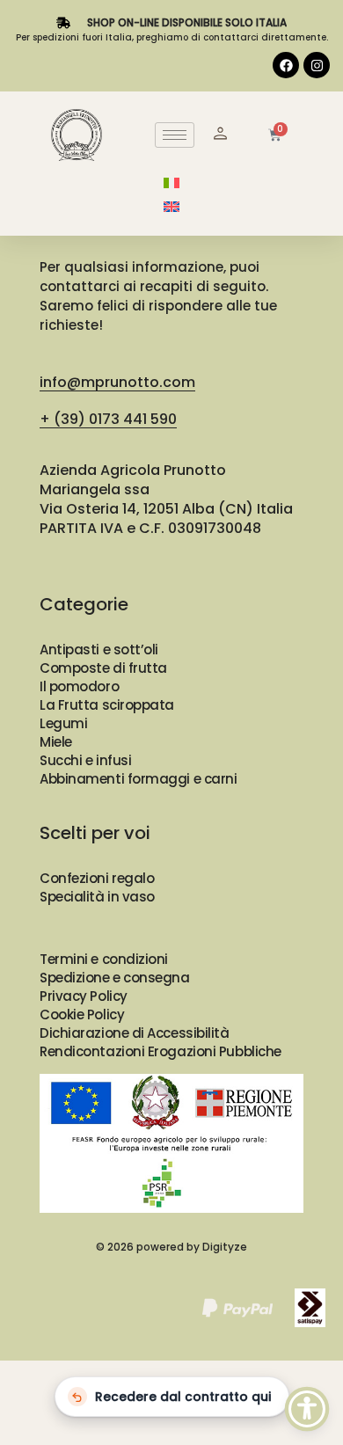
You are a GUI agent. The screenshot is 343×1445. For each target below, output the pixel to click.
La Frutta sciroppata (107, 705)
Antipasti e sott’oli (99, 649)
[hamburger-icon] (174, 135)
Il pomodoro (79, 686)
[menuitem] (171, 182)
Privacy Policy (84, 996)
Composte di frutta (103, 668)
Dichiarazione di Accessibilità (135, 1033)
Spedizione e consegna (115, 977)
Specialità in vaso (97, 896)
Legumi (63, 723)
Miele (56, 742)
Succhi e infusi (85, 760)
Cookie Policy (82, 1014)
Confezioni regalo (97, 878)
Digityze (224, 1246)
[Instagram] (316, 65)
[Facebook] (286, 65)
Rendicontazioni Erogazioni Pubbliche (160, 1051)
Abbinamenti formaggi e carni (138, 779)
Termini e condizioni (104, 959)
